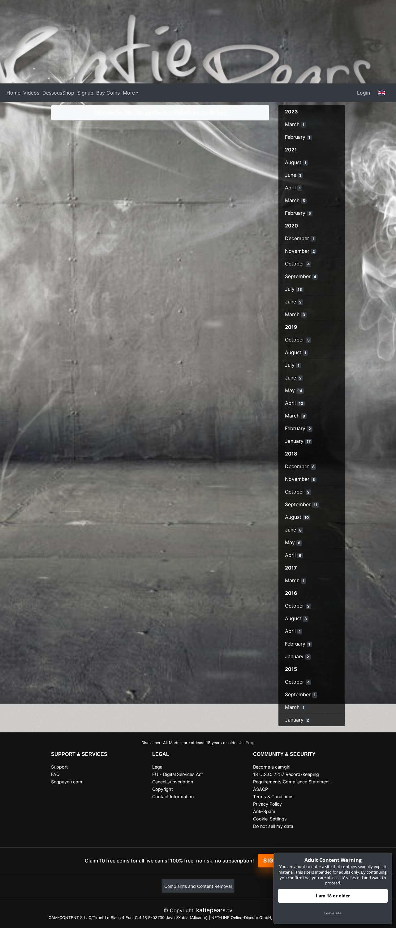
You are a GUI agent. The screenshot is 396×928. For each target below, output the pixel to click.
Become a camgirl (271, 766)
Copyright (162, 789)
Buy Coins (108, 93)
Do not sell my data (273, 826)
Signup (85, 93)
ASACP (260, 789)
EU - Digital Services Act (177, 774)
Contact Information (173, 796)
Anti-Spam (264, 811)
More (129, 93)
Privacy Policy (267, 804)
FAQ (55, 774)
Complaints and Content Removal (198, 886)
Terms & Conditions (273, 796)
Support (59, 766)
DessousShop (58, 93)
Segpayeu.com (66, 781)
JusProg (247, 742)
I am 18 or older (333, 896)
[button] (382, 93)
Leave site (333, 913)
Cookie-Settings (270, 818)
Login (363, 93)
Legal (157, 766)
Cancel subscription (172, 781)
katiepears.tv (214, 910)
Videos (31, 93)
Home (13, 93)
